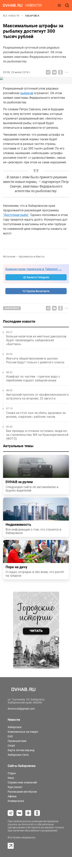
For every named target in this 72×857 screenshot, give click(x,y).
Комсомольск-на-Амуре (23, 731)
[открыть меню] (59, 5)
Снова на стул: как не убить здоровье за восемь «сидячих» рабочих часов (36, 415)
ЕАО (10, 736)
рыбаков (26, 93)
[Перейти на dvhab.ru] (12, 5)
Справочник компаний (22, 782)
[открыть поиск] (67, 5)
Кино (11, 777)
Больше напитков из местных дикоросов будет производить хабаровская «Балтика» (36, 340)
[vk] (19, 813)
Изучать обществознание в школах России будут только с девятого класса (35, 360)
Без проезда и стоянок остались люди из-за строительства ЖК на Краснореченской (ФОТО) (37, 434)
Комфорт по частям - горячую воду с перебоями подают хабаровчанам (33, 378)
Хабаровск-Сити (18, 754)
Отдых (12, 773)
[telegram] (10, 813)
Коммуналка (16, 800)
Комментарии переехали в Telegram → (33, 269)
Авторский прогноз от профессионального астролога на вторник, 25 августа (37, 396)
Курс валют (15, 787)
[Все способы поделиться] (66, 72)
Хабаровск (32, 15)
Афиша (12, 796)
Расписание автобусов (22, 791)
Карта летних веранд (21, 750)
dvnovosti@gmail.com (21, 708)
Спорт (11, 745)
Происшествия (17, 740)
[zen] (28, 813)
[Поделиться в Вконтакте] (54, 72)
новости (33, 5)
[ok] (37, 813)
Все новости (11, 15)
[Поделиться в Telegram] (48, 72)
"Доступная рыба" (16, 215)
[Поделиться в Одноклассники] (60, 72)
